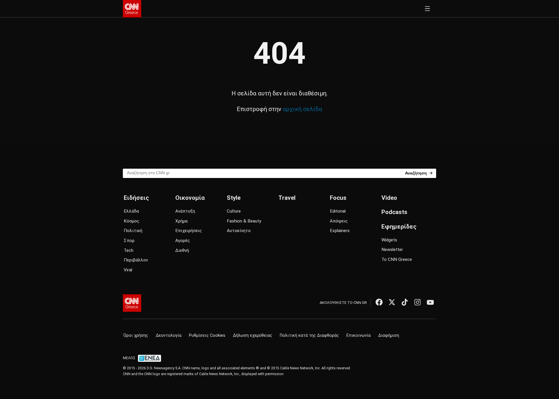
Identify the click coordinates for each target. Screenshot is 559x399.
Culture (234, 211)
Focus (338, 197)
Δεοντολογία (168, 335)
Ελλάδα (131, 211)
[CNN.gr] (132, 8)
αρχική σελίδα (302, 109)
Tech (128, 250)
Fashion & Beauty (244, 221)
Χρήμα (181, 221)
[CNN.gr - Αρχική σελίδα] (132, 303)
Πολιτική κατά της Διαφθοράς (309, 335)
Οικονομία (190, 197)
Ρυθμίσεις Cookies (207, 335)
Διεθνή (182, 250)
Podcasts (394, 212)
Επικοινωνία (358, 335)
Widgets (389, 240)
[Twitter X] (391, 302)
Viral (128, 269)
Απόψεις (339, 221)
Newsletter (392, 249)
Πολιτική (133, 230)
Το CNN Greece (396, 259)
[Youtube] (430, 302)
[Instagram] (417, 302)
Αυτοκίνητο (239, 230)
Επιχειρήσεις (188, 230)
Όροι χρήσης (135, 335)
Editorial (338, 211)
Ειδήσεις (136, 197)
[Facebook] (379, 302)
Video (389, 197)
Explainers (340, 230)
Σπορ (129, 240)
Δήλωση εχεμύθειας (252, 335)
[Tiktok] (404, 302)
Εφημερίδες (398, 226)
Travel (287, 197)
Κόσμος (131, 221)
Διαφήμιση (388, 335)
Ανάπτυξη (185, 211)
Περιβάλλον (136, 260)
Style (233, 197)
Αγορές (182, 240)
